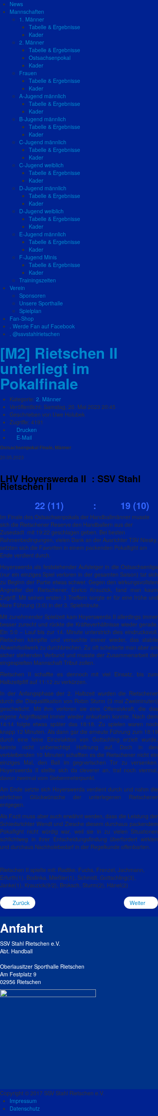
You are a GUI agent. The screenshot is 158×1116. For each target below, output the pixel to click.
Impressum (23, 1100)
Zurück (20, 903)
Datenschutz (25, 1108)
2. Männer (48, 399)
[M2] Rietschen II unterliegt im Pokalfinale (59, 368)
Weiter (138, 903)
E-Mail (23, 437)
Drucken (26, 430)
